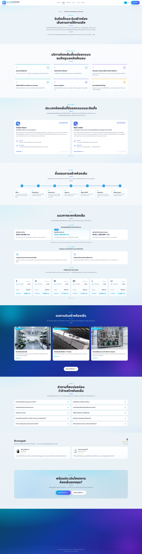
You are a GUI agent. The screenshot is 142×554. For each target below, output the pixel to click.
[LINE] (67, 544)
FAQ (90, 34)
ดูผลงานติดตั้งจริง (70, 369)
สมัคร (85, 531)
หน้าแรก (58, 2)
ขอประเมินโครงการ (62, 493)
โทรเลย (136, 2)
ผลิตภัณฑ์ (69, 2)
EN (128, 2)
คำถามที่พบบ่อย (75, 536)
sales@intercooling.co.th (78, 540)
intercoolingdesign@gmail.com (61, 540)
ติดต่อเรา (83, 2)
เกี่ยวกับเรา (63, 536)
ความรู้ (78, 2)
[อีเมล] (74, 544)
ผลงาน (73, 2)
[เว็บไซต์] (71, 544)
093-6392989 (47, 540)
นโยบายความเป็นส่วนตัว (91, 536)
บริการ (63, 2)
